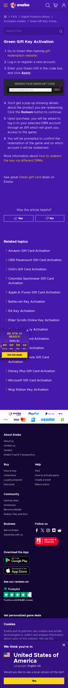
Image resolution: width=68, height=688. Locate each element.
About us (9, 441)
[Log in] (64, 5)
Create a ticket (43, 480)
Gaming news (11, 500)
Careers (8, 450)
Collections (10, 475)
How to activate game (47, 475)
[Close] (64, 645)
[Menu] (5, 5)
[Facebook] (37, 530)
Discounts (9, 484)
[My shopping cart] (55, 5)
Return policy (42, 484)
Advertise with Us (13, 535)
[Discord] (54, 530)
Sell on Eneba (11, 530)
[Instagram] (48, 530)
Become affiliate (12, 509)
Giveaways (10, 505)
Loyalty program (13, 480)
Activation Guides (15, 21)
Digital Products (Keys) (35, 17)
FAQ (14, 17)
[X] (42, 530)
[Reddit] (59, 530)
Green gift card (30, 177)
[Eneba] (19, 5)
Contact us (9, 446)
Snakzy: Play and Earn (16, 514)
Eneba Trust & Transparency (19, 455)
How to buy (10, 471)
